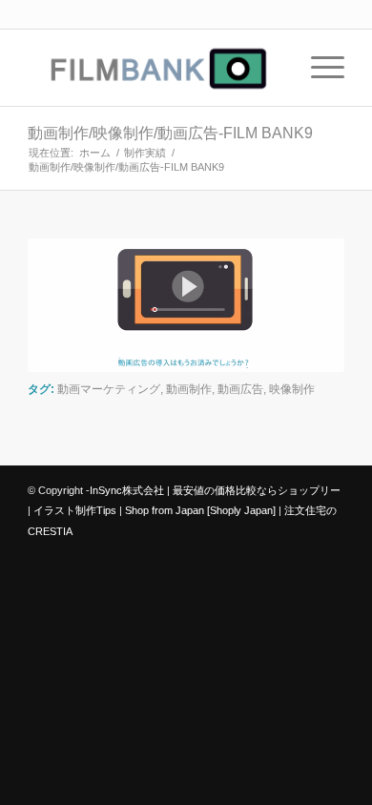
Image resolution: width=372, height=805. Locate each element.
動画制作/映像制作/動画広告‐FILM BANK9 (170, 133)
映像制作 (292, 388)
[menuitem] (318, 68)
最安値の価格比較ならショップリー (257, 490)
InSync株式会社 (127, 490)
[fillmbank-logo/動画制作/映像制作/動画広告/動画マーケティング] (154, 68)
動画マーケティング (108, 388)
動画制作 (189, 388)
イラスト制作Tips (74, 510)
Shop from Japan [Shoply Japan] (200, 510)
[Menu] (318, 68)
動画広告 (240, 388)
